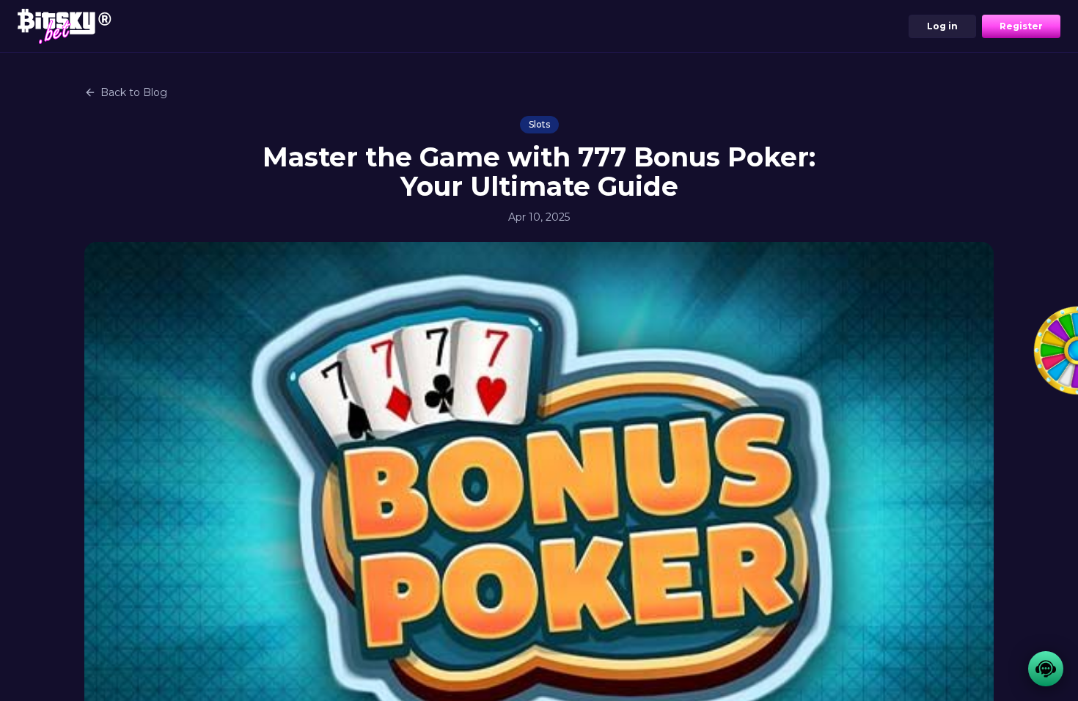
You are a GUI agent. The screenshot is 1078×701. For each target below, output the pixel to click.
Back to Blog (133, 92)
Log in (942, 26)
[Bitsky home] (64, 26)
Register (1021, 26)
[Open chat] (1045, 668)
